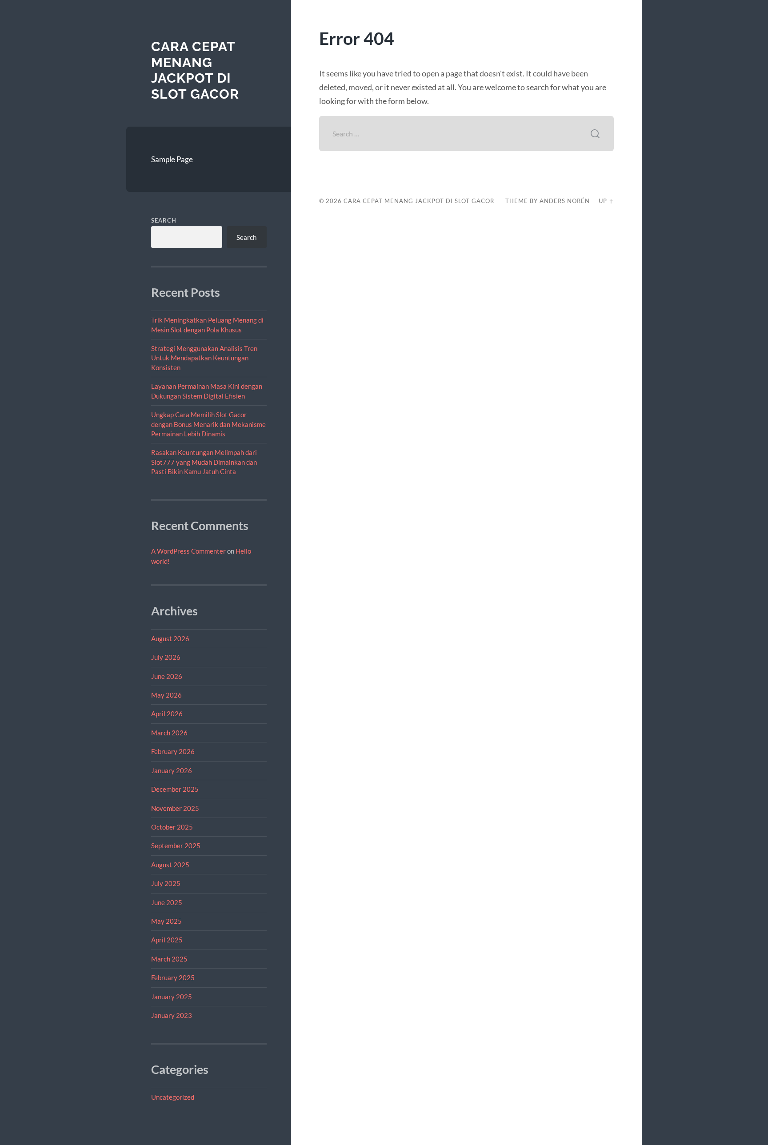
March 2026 (169, 733)
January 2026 (171, 770)
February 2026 (173, 751)
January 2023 (171, 1015)
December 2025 (175, 789)
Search (163, 220)
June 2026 (166, 676)
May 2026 (166, 695)
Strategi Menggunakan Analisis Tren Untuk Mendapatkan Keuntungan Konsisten (204, 357)
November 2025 (175, 808)
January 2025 (171, 997)
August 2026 (170, 638)
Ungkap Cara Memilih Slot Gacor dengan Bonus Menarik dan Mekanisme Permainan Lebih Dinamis (208, 424)
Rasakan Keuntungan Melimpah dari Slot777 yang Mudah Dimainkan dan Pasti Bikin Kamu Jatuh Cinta (204, 461)
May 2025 (166, 921)
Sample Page (172, 159)
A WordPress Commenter (188, 551)
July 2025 (165, 883)
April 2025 (167, 940)
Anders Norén (565, 200)
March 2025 (169, 959)
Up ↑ (606, 200)
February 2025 (173, 977)
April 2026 (167, 714)
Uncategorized (172, 1097)
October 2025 (172, 827)
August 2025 (170, 865)
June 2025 (166, 902)
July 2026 (165, 657)
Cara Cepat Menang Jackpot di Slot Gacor (195, 70)
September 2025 (175, 846)
